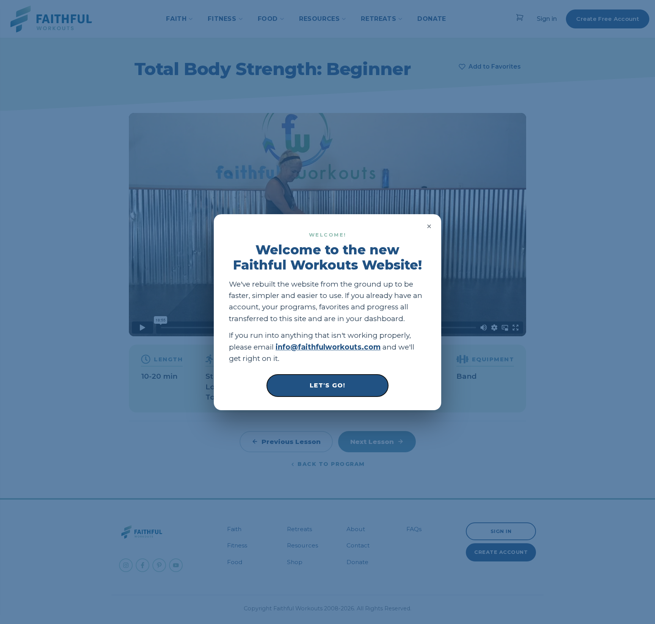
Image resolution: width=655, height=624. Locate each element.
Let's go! (327, 385)
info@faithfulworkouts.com (328, 346)
